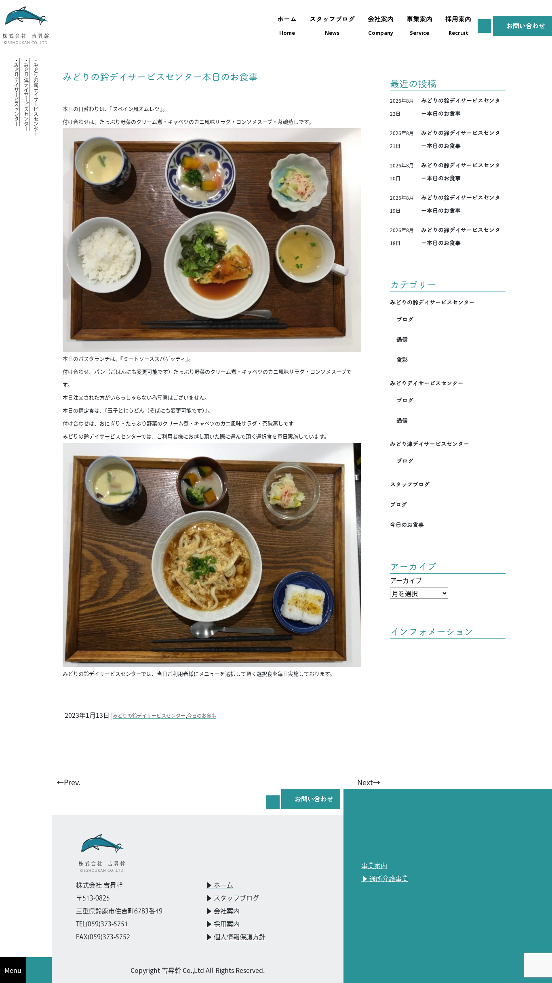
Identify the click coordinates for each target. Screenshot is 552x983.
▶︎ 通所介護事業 (384, 879)
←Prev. (68, 782)
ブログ (404, 319)
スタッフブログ (410, 484)
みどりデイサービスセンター (427, 383)
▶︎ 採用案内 (223, 924)
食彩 (402, 360)
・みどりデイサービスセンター (16, 92)
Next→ (368, 782)
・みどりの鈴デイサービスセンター (35, 97)
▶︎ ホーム (219, 885)
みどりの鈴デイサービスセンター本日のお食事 (160, 77)
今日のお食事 (201, 715)
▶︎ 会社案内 (223, 911)
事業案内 (374, 866)
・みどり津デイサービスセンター (26, 94)
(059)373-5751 (107, 924)
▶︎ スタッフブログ (232, 898)
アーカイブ (406, 580)
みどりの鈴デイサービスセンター (149, 715)
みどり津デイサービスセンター (429, 444)
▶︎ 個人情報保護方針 (235, 937)
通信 (402, 339)
